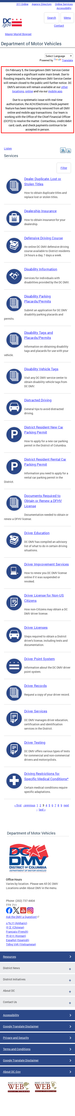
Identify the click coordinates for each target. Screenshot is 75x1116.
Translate (67, 60)
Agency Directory (42, 4)
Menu (67, 18)
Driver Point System (39, 658)
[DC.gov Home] (12, 26)
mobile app (55, 91)
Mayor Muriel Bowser (18, 34)
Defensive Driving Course (43, 238)
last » (42, 809)
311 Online (22, 4)
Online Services (64, 4)
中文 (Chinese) (15, 927)
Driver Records (35, 685)
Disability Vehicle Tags (41, 369)
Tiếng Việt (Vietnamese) (21, 944)
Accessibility (64, 8)
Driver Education (37, 533)
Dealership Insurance (40, 211)
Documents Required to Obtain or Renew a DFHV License (43, 500)
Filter (64, 168)
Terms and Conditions (16, 1049)
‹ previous (29, 805)
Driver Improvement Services (46, 564)
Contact (59, 25)
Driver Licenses (36, 627)
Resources (9, 957)
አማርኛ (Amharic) (16, 923)
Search (51, 18)
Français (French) (17, 932)
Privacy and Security (16, 1038)
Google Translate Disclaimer (21, 1026)
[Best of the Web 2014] (18, 1092)
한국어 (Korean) (16, 936)
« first (18, 805)
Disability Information (40, 269)
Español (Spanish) (17, 940)
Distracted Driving (38, 400)
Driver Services (35, 711)
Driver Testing (34, 742)
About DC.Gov (12, 1072)
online (29, 91)
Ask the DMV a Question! (21, 917)
